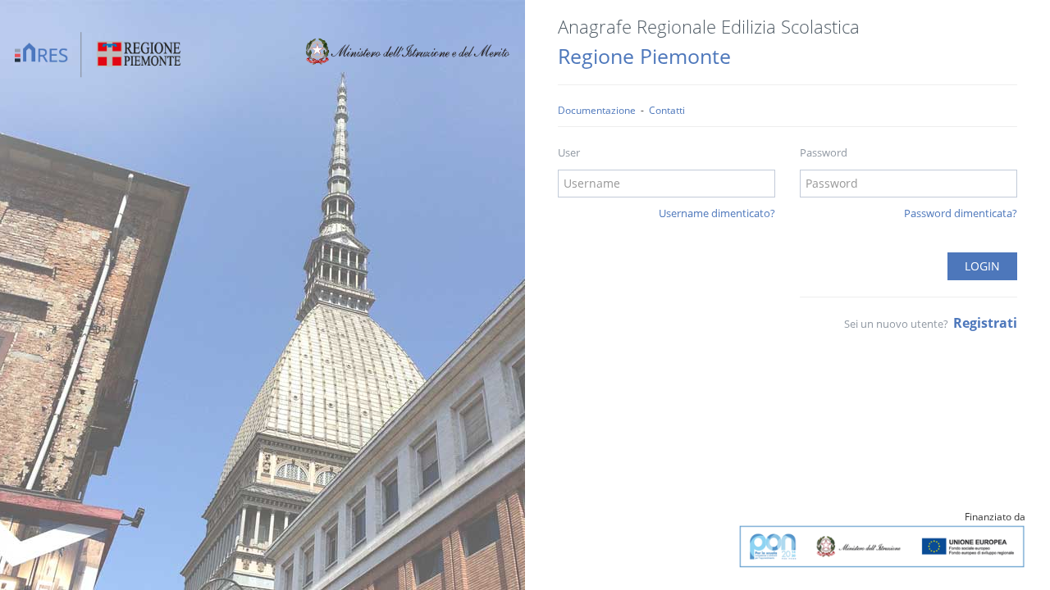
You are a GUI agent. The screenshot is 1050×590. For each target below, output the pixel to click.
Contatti (667, 109)
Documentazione (597, 109)
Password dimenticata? (960, 213)
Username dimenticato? (717, 213)
